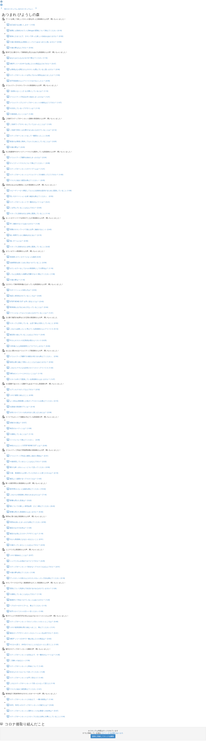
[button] (1, 2)
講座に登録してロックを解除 (103, 736)
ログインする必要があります (112, 733)
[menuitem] (1, 5)
